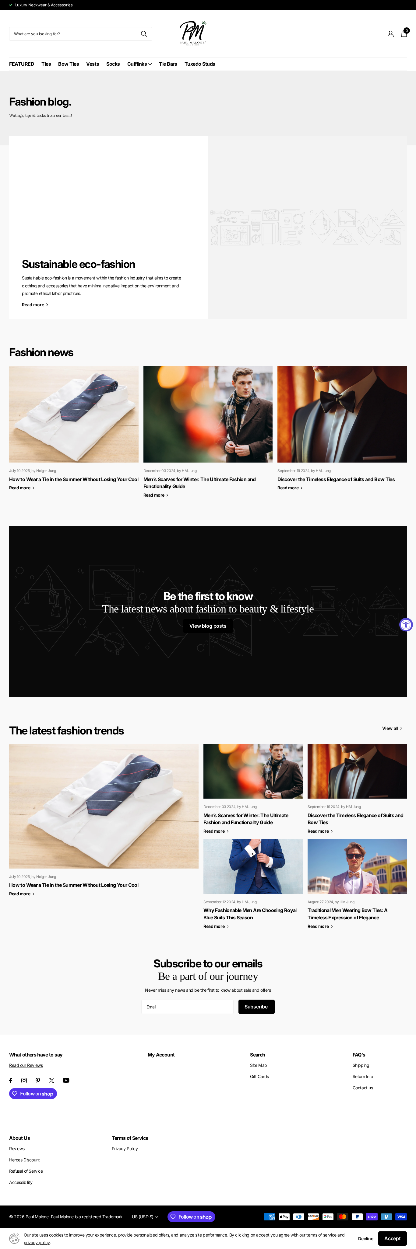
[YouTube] (66, 1080)
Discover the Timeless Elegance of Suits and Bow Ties (336, 479)
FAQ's (359, 1055)
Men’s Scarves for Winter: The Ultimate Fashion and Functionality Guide (245, 819)
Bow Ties (68, 64)
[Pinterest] (38, 1080)
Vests (92, 64)
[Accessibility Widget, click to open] (406, 624)
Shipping (361, 1065)
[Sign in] (391, 34)
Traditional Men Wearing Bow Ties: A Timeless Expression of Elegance (348, 914)
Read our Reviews (26, 1065)
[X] (51, 1080)
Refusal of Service (26, 1171)
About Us (19, 1138)
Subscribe (257, 1007)
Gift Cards (259, 1076)
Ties (46, 64)
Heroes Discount (24, 1159)
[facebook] (10, 1080)
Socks (113, 64)
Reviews (17, 1148)
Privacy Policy (125, 1148)
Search (257, 1055)
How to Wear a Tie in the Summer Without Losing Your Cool (73, 479)
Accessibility (21, 1182)
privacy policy (37, 1242)
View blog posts (208, 626)
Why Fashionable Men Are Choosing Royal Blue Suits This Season (250, 914)
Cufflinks (137, 64)
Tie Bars (168, 64)
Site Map (258, 1065)
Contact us (363, 1087)
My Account (161, 1055)
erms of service (322, 1234)
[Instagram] (24, 1080)
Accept (392, 1238)
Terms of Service (130, 1138)
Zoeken (144, 34)
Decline (365, 1238)
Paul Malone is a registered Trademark (87, 1216)
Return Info (363, 1076)
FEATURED (21, 64)
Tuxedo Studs (200, 64)
